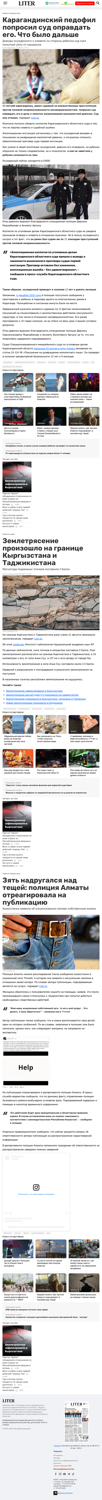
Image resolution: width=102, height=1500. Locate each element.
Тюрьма (62, 362)
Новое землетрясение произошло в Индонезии (34, 702)
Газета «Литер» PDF (62, 1466)
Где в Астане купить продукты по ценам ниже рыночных (15, 518)
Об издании (58, 1455)
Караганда (8, 362)
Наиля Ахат (7, 913)
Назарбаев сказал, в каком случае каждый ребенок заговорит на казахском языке (45, 446)
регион (85, 362)
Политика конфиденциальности (65, 1461)
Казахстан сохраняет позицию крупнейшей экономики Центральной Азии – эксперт (46, 1317)
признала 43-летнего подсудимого (54, 348)
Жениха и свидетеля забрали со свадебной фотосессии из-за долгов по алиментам (46, 793)
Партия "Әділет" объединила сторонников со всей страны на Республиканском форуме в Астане (16, 499)
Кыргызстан (37, 709)
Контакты (57, 1463)
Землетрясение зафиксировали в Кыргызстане (16, 484)
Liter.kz (35, 117)
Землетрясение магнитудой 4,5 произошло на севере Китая (42, 694)
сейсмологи (49, 709)
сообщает (19, 644)
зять (48, 1233)
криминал (41, 362)
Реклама (56, 1458)
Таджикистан (24, 709)
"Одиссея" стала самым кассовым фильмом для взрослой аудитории (39, 785)
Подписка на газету (84, 3)
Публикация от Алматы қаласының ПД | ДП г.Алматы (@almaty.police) (36, 1227)
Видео (26, 1233)
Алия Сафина (8, 48)
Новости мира (11, 478)
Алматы (18, 1233)
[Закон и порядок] (53, 3)
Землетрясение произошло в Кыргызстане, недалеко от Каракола (46, 698)
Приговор (52, 362)
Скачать (57, 1446)
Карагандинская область (24, 362)
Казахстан (8, 1233)
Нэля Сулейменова (10, 574)
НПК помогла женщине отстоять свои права (27, 1310)
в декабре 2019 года (28, 295)
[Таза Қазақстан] (68, 3)
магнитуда (61, 709)
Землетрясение (10, 709)
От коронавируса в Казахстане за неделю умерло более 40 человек (38, 453)
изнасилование (74, 362)
